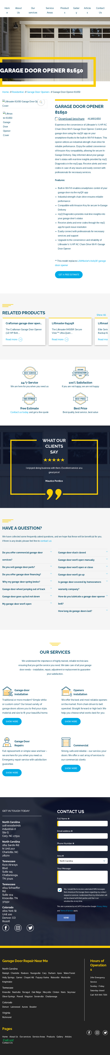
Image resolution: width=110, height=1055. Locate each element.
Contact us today (19, 412)
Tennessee (7, 987)
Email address (65, 831)
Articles (87, 10)
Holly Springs (8, 977)
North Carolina (10, 968)
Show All (101, 315)
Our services (33, 10)
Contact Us (100, 10)
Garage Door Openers (38, 92)
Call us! (8, 1040)
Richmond (6, 1017)
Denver (5, 1007)
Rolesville (55, 977)
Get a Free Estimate (69, 275)
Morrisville (65, 977)
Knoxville (6, 992)
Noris (63, 992)
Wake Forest (69, 973)
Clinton (56, 992)
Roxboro (24, 973)
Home (7, 10)
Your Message (64, 868)
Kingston (29, 996)
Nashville (16, 992)
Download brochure (71, 118)
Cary (44, 973)
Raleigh (5, 973)
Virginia (6, 1012)
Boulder (33, 1007)
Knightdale (7, 982)
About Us (18, 10)
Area (60, 856)
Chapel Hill (29, 977)
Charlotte (15, 973)
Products (64, 10)
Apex (59, 973)
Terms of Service (66, 911)
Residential (18, 92)
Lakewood (15, 1007)
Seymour (71, 992)
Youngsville (35, 973)
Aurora (25, 1007)
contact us (46, 541)
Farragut (26, 992)
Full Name (63, 819)
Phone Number (65, 844)
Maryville (47, 992)
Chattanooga (51, 996)
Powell (20, 996)
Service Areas (50, 10)
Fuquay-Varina (42, 977)
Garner (19, 977)
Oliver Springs (8, 996)
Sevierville (39, 996)
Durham (52, 973)
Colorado (7, 1002)
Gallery (76, 10)
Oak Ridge (36, 992)
